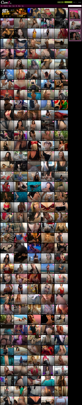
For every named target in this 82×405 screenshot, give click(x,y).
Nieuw (10, 6)
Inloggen (79, 2)
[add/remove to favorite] (28, 9)
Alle (1, 6)
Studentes (6, 6)
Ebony (19, 6)
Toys (22, 6)
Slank (13, 6)
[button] (75, 2)
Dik (16, 6)
